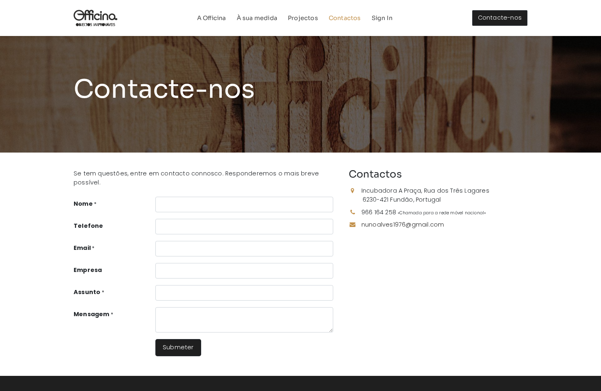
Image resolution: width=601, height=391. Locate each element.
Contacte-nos (500, 17)
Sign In (382, 18)
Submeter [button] (178, 347)
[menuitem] (211, 18)
